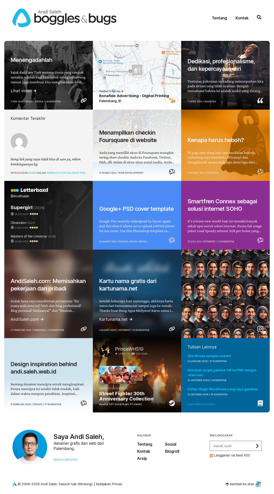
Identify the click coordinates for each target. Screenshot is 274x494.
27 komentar (218, 361)
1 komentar (53, 101)
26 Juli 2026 (21, 241)
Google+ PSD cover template (136, 208)
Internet (209, 241)
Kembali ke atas (241, 484)
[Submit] (257, 446)
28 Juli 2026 (21, 213)
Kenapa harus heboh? (216, 139)
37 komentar (52, 404)
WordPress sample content (209, 356)
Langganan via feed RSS (232, 455)
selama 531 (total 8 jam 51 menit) (120, 404)
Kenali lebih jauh (65, 459)
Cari (259, 17)
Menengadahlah (31, 59)
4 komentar (56, 329)
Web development (131, 172)
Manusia (210, 101)
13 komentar (226, 241)
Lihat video (21, 90)
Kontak (242, 17)
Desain (123, 241)
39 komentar (219, 394)
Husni (32, 172)
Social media (34, 101)
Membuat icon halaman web (65, 172)
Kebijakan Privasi (109, 484)
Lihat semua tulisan (201, 404)
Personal (39, 329)
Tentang (219, 17)
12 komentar (141, 329)
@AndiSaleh (20, 196)
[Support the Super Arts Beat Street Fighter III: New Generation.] (137, 375)
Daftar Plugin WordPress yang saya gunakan (223, 389)
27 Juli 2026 (21, 227)
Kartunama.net (113, 319)
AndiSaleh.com (25, 319)
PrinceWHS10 (129, 349)
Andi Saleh (49, 484)
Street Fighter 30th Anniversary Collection (126, 396)
